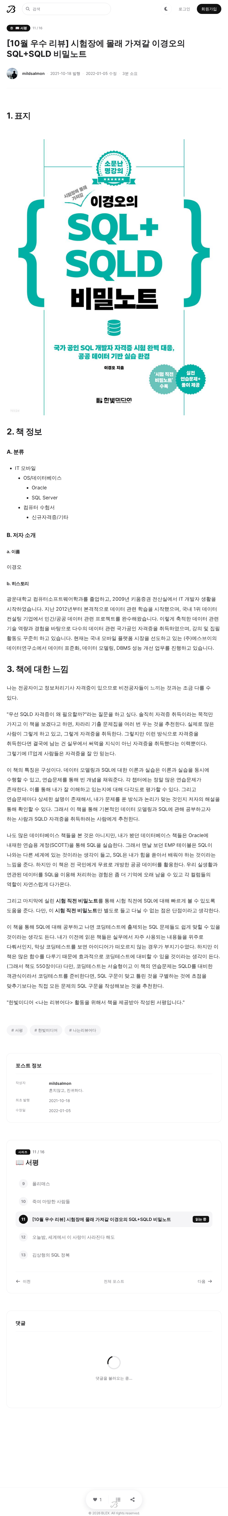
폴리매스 (41, 1183)
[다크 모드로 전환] (166, 8)
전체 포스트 (114, 1281)
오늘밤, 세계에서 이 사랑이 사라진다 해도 (73, 1237)
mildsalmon (33, 73)
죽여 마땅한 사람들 (51, 1201)
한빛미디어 (46, 1030)
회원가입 (209, 8)
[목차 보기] (118, 1499)
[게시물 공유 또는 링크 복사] (133, 1499)
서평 (17, 1030)
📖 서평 (21, 28)
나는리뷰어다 (82, 1030)
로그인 (184, 8)
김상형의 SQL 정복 (51, 1255)
